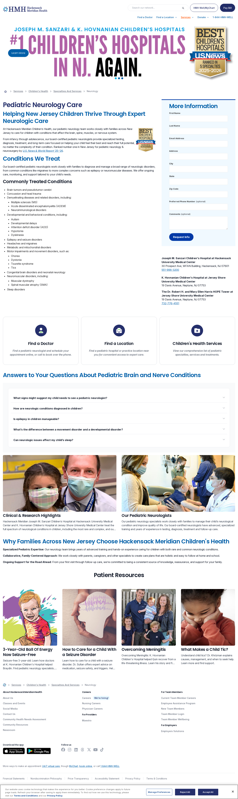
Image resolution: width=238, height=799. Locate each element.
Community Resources (15, 724)
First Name (174, 113)
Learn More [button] (18, 53)
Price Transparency (78, 778)
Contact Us (9, 714)
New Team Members (172, 708)
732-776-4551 (170, 303)
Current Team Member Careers (178, 698)
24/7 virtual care (51, 766)
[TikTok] (102, 750)
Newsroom (9, 730)
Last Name (174, 126)
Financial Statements (14, 778)
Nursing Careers (91, 703)
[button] (145, 17)
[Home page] (5, 91)
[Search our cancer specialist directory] (178, 483)
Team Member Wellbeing (175, 719)
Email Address (176, 138)
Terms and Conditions (26, 795)
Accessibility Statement (107, 778)
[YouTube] (95, 750)
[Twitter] (89, 750)
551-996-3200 (170, 269)
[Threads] (83, 750)
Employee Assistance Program (178, 703)
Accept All (208, 792)
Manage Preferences (159, 792)
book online (85, 766)
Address (173, 151)
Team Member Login (172, 714)
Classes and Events (14, 703)
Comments (174, 214)
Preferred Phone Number (182, 201)
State (171, 176)
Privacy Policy (132, 778)
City (171, 163)
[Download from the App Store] (14, 751)
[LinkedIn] (76, 750)
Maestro (86, 720)
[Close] (232, 791)
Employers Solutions (172, 731)
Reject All (185, 792)
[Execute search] (185, 8)
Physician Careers (92, 708)
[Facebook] (63, 750)
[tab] (116, 78)
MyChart (73, 766)
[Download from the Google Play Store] (39, 751)
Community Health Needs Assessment (24, 719)
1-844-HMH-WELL (110, 766)
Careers (86, 698)
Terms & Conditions (156, 778)
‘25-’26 (43, 150)
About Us (8, 698)
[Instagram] (70, 750)
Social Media (10, 708)
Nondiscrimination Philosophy (46, 778)
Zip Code (173, 189)
